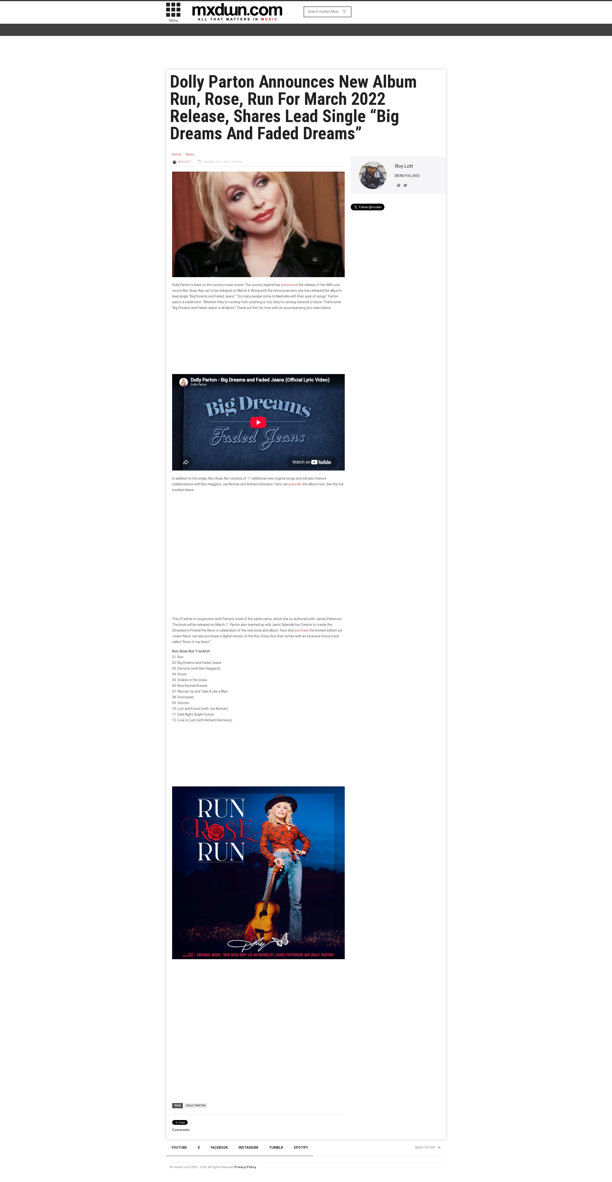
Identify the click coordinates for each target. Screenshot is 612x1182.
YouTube (179, 1147)
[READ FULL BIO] (407, 176)
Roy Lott (184, 161)
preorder (295, 484)
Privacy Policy (245, 1167)
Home (176, 154)
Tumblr (276, 1147)
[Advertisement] (258, 999)
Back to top (425, 1147)
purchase (302, 630)
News (190, 154)
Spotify (301, 1147)
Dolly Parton (195, 1105)
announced (289, 285)
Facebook (219, 1147)
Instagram (248, 1147)
